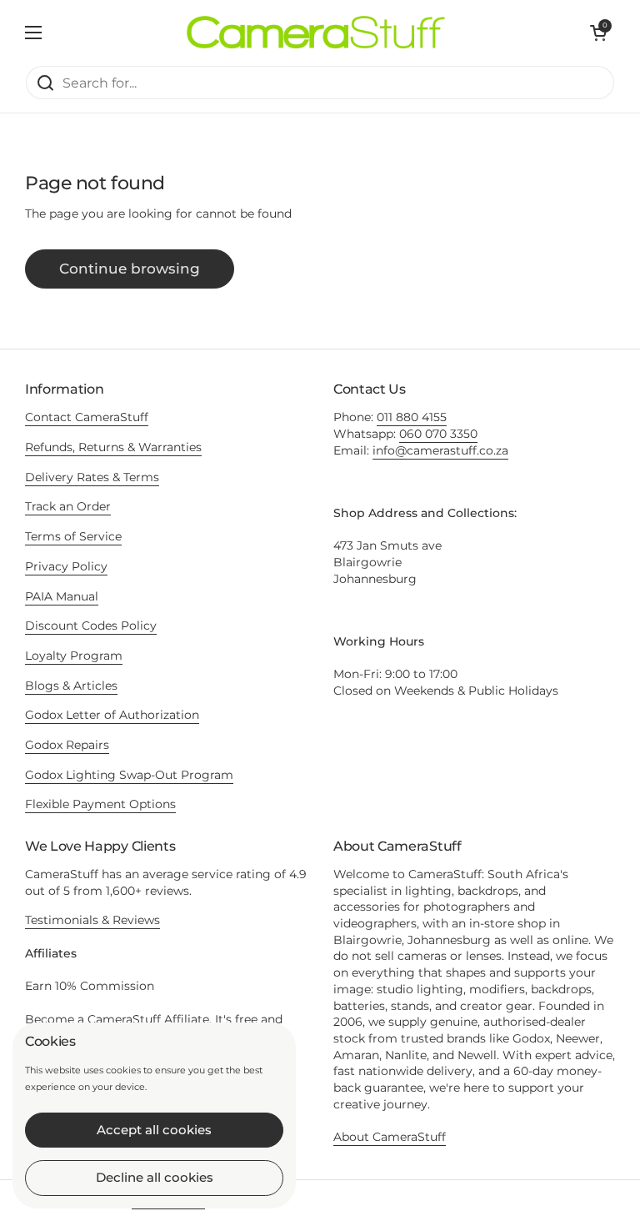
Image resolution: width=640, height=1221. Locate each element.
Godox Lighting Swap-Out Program (129, 774)
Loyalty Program (73, 655)
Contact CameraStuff (86, 417)
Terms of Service (73, 536)
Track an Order (68, 506)
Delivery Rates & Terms (92, 477)
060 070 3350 (438, 433)
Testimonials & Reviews (92, 919)
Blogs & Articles (71, 685)
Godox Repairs (67, 744)
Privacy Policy (66, 566)
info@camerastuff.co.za (440, 450)
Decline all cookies (154, 1177)
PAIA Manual (61, 596)
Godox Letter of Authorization (112, 714)
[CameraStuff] (315, 33)
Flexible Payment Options (100, 803)
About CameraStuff (389, 1136)
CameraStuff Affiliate (148, 1019)
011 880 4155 (412, 417)
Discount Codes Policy (91, 625)
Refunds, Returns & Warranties (113, 447)
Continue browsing (129, 268)
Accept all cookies (154, 1130)
